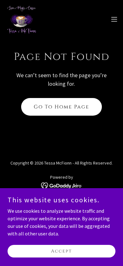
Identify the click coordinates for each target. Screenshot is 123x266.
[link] (21, 19)
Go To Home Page (61, 106)
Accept (61, 251)
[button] (114, 19)
